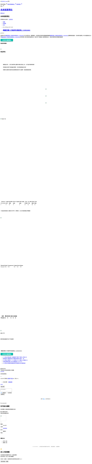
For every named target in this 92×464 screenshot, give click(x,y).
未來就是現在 (7, 10)
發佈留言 (2, 394)
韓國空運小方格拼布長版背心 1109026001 (16, 30)
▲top (2, 384)
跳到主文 (3, 13)
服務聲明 (58, 446)
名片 (4, 24)
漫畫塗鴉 (10, 382)
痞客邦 (9, 378)
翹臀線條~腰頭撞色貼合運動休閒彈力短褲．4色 (13, 358)
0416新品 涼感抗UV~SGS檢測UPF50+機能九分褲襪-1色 (15, 360)
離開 (7, 461)
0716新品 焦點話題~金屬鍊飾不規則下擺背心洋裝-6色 (15, 357)
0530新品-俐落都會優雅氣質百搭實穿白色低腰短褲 (14, 363)
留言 (12, 378)
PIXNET (36, 446)
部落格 (4, 23)
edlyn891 (2, 371)
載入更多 (2, 386)
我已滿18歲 (3, 461)
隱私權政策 (53, 446)
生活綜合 (11, 19)
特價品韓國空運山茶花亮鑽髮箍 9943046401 (12, 361)
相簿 (4, 21)
